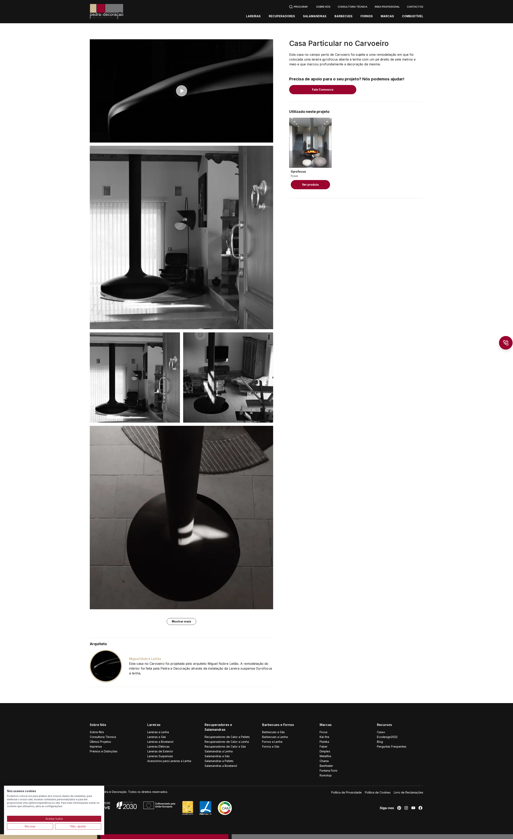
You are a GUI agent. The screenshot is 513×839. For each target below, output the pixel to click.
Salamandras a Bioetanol (221, 765)
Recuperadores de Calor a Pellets (227, 737)
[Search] (298, 6)
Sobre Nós (323, 6)
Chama (324, 761)
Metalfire (325, 756)
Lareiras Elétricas (158, 746)
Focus (323, 732)
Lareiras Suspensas (160, 756)
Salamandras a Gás (217, 756)
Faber (323, 746)
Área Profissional (387, 6)
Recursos (384, 725)
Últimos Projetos (100, 741)
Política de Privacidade (346, 792)
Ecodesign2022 (387, 737)
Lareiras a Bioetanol (160, 741)
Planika (324, 741)
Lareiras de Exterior (160, 751)
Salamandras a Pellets (219, 761)
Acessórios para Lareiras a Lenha (169, 761)
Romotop (326, 775)
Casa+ (381, 732)
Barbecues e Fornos (278, 725)
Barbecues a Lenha (275, 737)
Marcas (387, 16)
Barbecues (343, 16)
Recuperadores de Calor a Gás (225, 746)
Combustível (412, 16)
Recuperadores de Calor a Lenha (227, 741)
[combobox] (298, 6)
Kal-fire (324, 737)
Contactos (415, 6)
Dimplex (325, 751)
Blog (380, 741)
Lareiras (253, 16)
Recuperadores (282, 16)
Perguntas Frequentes (391, 746)
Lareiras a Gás (156, 737)
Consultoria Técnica (352, 6)
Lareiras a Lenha (158, 732)
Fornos (367, 16)
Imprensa (96, 746)
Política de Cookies (378, 792)
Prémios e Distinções (103, 751)
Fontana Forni (328, 770)
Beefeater (326, 765)
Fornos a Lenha (272, 741)
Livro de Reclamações (408, 792)
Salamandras (314, 16)
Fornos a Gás (270, 746)
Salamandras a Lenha (219, 751)
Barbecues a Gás (273, 732)
